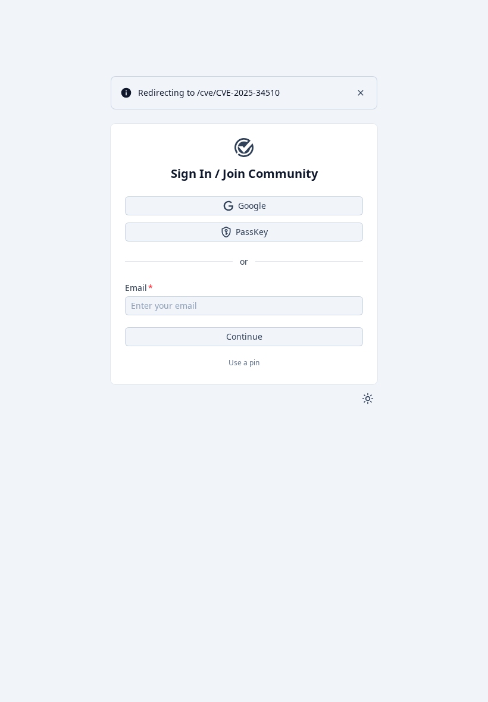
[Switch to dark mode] (367, 398)
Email (136, 287)
